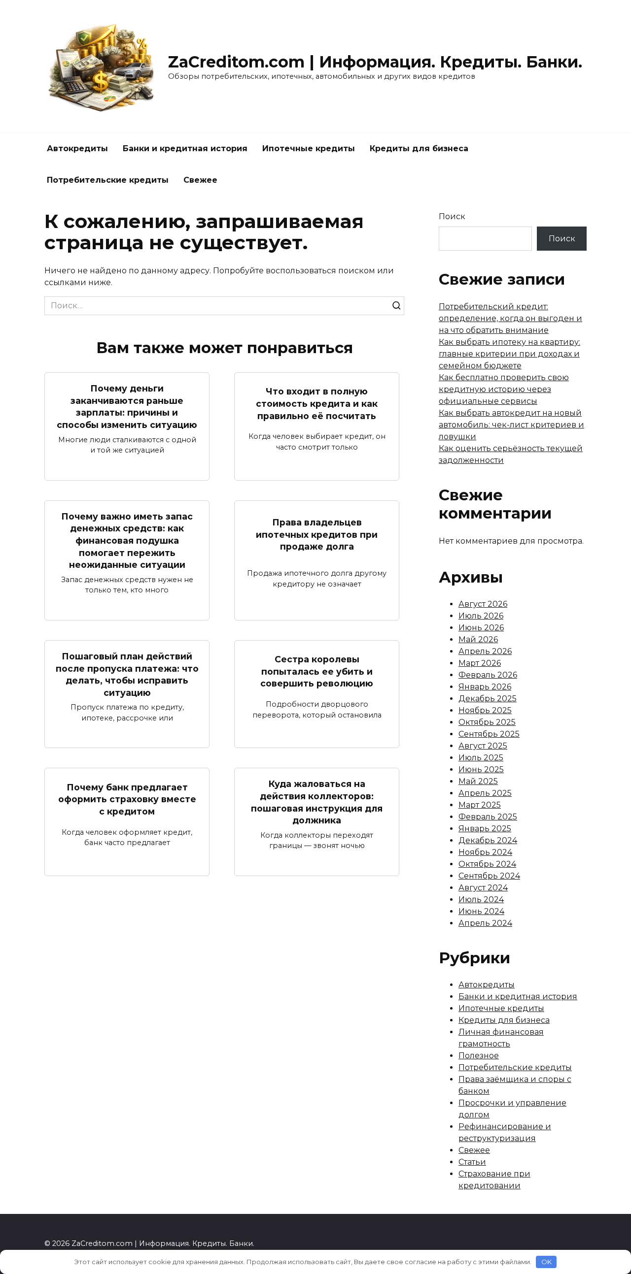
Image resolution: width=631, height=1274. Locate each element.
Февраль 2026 (487, 675)
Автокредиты (77, 148)
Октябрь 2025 (487, 722)
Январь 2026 (484, 686)
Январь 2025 (484, 828)
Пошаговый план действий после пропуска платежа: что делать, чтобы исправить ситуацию (127, 674)
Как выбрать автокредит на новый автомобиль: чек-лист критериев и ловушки (511, 424)
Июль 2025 (480, 757)
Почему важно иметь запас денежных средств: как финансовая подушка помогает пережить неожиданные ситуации (127, 540)
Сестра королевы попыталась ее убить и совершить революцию (316, 671)
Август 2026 (482, 604)
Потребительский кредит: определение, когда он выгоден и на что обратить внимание (510, 318)
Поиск (452, 216)
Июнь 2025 (481, 769)
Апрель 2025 (485, 793)
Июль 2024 (481, 899)
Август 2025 (482, 746)
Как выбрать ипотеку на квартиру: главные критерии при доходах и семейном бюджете (509, 353)
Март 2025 (479, 805)
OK (546, 1262)
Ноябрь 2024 (485, 852)
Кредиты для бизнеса (419, 148)
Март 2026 (479, 663)
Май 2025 (478, 781)
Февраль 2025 (487, 816)
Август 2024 (483, 887)
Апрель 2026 (485, 651)
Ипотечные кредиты (308, 148)
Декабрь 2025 (487, 698)
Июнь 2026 (481, 627)
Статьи (472, 1162)
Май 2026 (478, 639)
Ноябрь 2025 (485, 710)
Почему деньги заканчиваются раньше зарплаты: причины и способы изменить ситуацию (127, 406)
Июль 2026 (480, 616)
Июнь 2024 (481, 911)
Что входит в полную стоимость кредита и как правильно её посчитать (317, 403)
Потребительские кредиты (108, 180)
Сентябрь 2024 (489, 876)
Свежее (200, 180)
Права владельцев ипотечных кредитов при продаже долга (317, 534)
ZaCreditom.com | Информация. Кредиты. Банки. (375, 61)
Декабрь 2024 (487, 840)
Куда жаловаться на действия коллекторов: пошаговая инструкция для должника (317, 802)
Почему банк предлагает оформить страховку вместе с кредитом (127, 799)
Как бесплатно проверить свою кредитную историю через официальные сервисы (504, 389)
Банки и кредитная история (185, 148)
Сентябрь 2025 (489, 734)
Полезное (478, 1055)
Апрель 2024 (485, 923)
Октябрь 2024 (487, 864)
